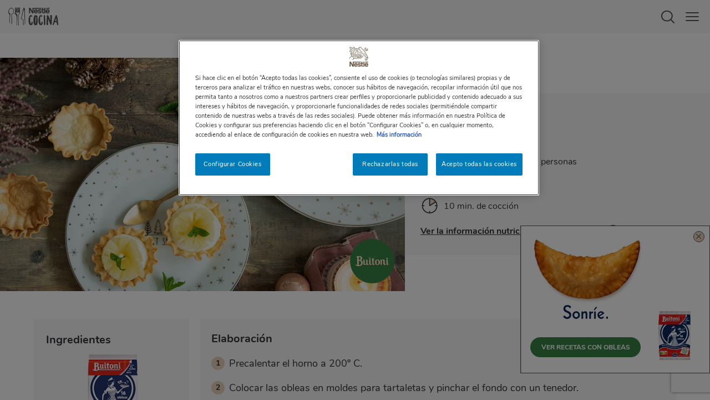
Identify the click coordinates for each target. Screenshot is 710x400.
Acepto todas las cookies (479, 163)
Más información (399, 134)
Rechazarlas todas (390, 163)
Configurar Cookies (232, 163)
